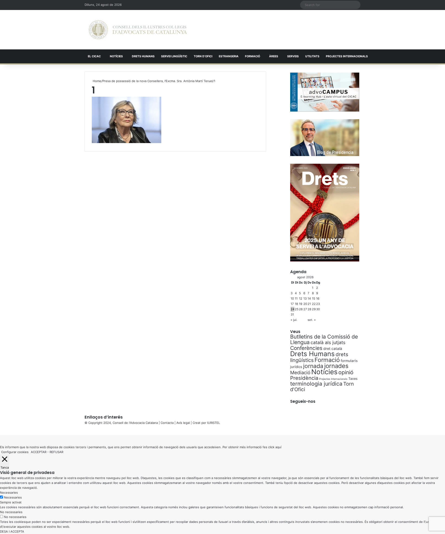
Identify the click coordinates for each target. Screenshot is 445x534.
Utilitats (312, 56)
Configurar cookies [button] (15, 452)
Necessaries (13, 497)
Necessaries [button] (9, 492)
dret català (332, 348)
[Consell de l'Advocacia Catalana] (138, 29)
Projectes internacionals (347, 56)
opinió (345, 372)
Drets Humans (143, 56)
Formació (252, 56)
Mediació (300, 372)
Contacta (167, 423)
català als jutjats (328, 342)
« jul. (294, 320)
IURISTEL (213, 423)
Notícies (116, 56)
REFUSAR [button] (56, 452)
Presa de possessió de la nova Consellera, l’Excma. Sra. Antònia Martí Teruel (157, 81)
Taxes (352, 379)
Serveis (293, 56)
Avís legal (183, 423)
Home (96, 81)
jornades (336, 365)
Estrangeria (228, 56)
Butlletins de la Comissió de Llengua (324, 339)
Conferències (306, 348)
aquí (278, 447)
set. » (312, 320)
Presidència (304, 378)
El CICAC (94, 56)
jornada (313, 365)
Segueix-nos (302, 401)
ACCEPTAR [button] (38, 452)
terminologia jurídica (316, 384)
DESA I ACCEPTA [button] (12, 531)
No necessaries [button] (11, 512)
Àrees (273, 56)
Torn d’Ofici (203, 56)
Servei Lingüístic (174, 56)
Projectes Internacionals (333, 379)
